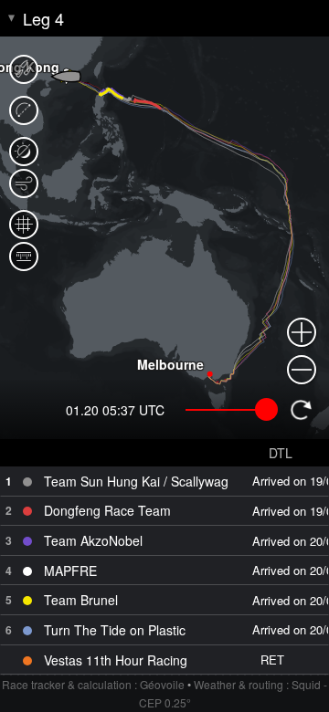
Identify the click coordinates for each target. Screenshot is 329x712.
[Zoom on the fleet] (23, 69)
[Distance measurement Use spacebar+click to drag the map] (23, 256)
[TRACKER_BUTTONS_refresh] (300, 409)
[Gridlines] (23, 224)
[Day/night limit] (23, 151)
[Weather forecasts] (23, 183)
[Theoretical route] (23, 110)
